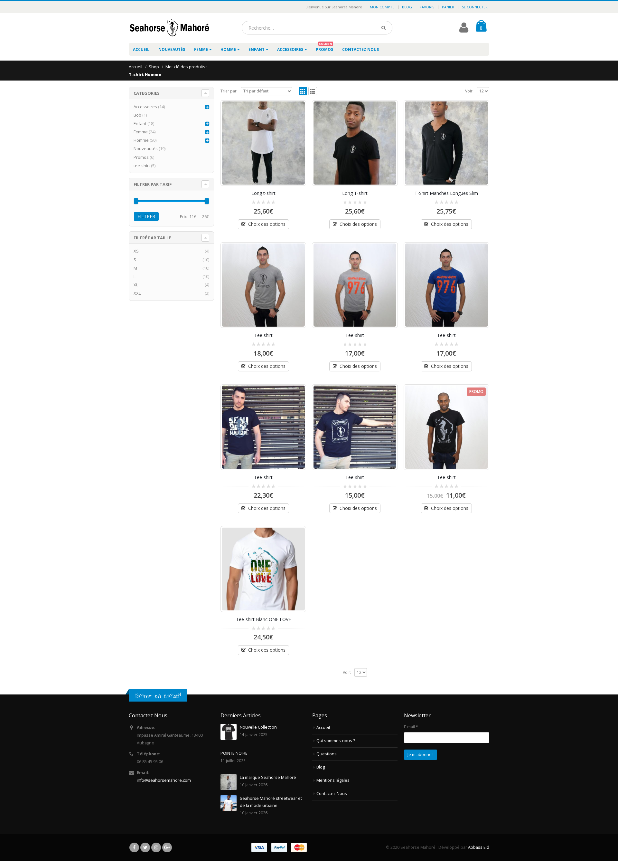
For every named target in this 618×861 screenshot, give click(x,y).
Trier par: (229, 91)
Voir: (469, 91)
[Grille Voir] (303, 91)
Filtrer (146, 216)
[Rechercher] (384, 27)
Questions (326, 754)
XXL (137, 293)
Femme (201, 49)
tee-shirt (142, 165)
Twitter (145, 847)
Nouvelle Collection (258, 727)
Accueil (141, 49)
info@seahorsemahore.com (164, 780)
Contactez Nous (360, 49)
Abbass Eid (478, 847)
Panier (448, 7)
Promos (324, 47)
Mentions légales (333, 780)
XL (136, 285)
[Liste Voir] (312, 91)
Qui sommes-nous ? (335, 740)
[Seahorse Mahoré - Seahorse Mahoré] (169, 27)
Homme (228, 49)
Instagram (156, 847)
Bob (137, 115)
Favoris (427, 7)
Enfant (256, 49)
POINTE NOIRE (234, 753)
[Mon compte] (464, 30)
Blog (407, 7)
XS (136, 251)
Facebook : (134, 847)
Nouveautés (171, 49)
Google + (167, 847)
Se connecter (475, 7)
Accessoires (290, 49)
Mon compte (382, 7)
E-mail (411, 726)
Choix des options (267, 224)
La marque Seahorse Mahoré (268, 777)
